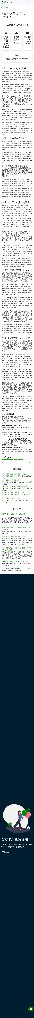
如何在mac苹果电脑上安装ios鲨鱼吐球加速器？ (16, 561)
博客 (6, 8)
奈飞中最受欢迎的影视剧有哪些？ (11, 480)
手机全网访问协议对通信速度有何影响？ (13, 537)
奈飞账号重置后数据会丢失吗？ (11, 498)
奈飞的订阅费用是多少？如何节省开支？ (13, 492)
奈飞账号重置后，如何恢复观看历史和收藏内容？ (16, 474)
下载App (5, 852)
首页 (2, 8)
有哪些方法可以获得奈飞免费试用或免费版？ (15, 486)
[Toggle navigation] (30, 2)
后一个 (30, 462)
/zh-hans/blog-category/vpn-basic (12, 459)
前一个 (4, 462)
